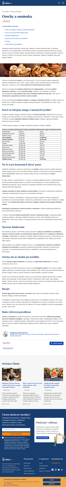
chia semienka (37, 117)
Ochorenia (26, 390)
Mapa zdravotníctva (29, 473)
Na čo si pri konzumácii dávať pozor (16, 32)
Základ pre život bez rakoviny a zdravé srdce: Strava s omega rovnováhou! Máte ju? (11, 385)
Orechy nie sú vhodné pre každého (16, 38)
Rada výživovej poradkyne (13, 44)
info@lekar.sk (56, 463)
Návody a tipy (27, 468)
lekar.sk (11, 445)
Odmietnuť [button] (52, 484)
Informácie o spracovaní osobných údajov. (15, 448)
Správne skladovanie (12, 35)
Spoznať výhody (43, 437)
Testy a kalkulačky (29, 471)
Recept (7, 41)
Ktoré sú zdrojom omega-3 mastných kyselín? (20, 30)
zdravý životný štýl (8, 348)
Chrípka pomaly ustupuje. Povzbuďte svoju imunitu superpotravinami (51, 385)
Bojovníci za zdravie (44, 471)
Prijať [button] (52, 480)
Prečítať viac (10, 483)
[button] (22, 485)
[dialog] (33, 482)
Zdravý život (6, 21)
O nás (40, 463)
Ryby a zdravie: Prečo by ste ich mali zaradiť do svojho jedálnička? (32, 385)
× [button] (64, 478)
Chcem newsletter (16, 434)
